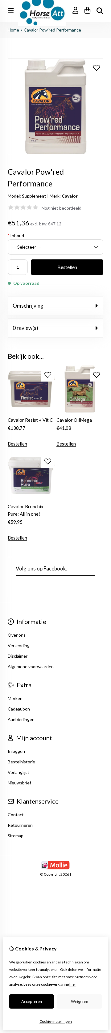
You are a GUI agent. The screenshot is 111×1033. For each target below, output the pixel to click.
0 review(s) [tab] (25, 328)
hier (72, 984)
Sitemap (15, 835)
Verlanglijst (18, 772)
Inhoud (16, 235)
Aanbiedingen (21, 719)
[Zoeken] (100, 10)
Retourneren (20, 825)
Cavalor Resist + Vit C (30, 420)
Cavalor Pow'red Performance (52, 29)
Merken (15, 698)
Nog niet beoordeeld (61, 208)
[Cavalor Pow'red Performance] (55, 152)
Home (13, 29)
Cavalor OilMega (74, 420)
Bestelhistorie (21, 761)
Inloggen (16, 751)
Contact (16, 814)
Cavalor (70, 195)
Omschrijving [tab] (28, 305)
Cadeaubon (19, 708)
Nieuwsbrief (19, 782)
